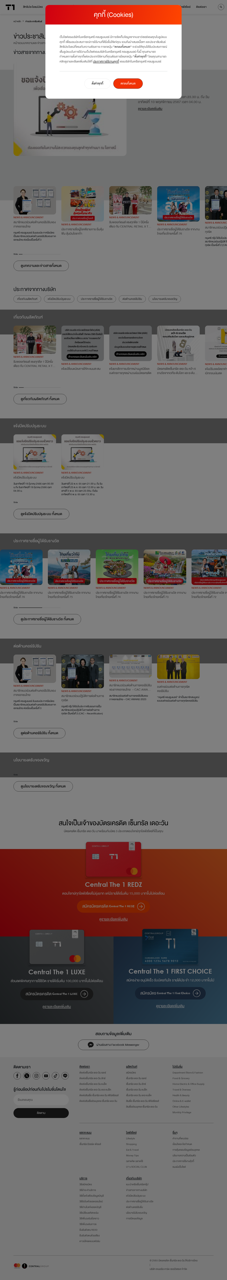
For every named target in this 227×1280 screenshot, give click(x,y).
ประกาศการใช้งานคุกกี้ (106, 61)
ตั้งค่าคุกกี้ (97, 83)
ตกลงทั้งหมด (128, 83)
